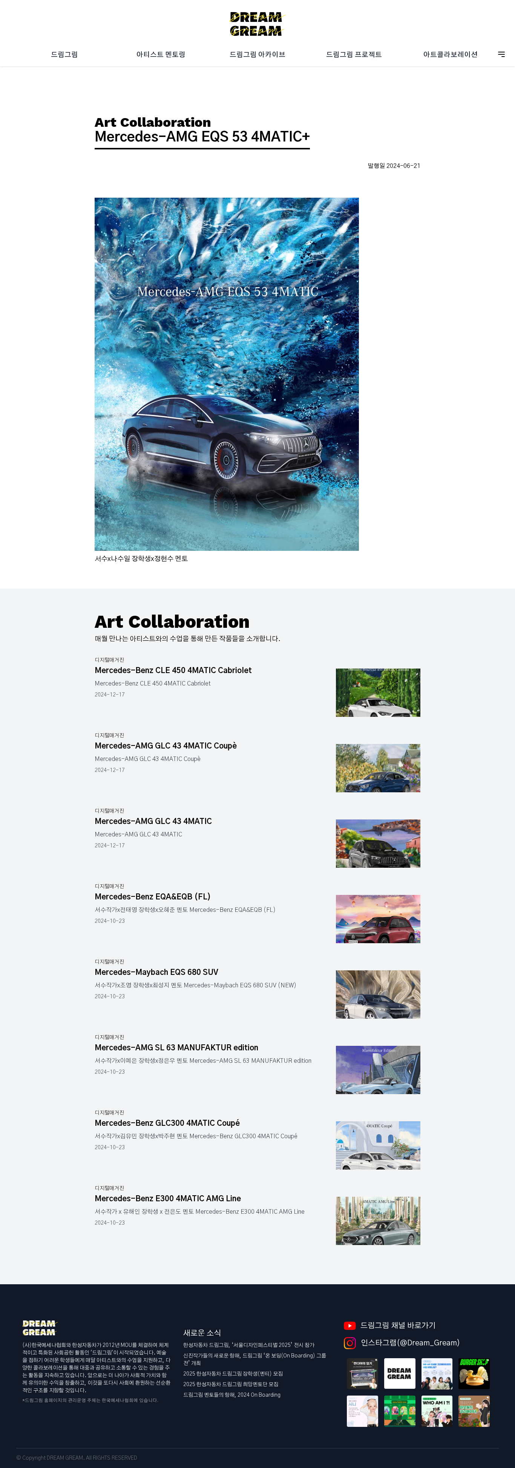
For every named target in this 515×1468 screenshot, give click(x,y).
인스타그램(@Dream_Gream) (409, 1343)
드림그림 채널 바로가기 (398, 1326)
